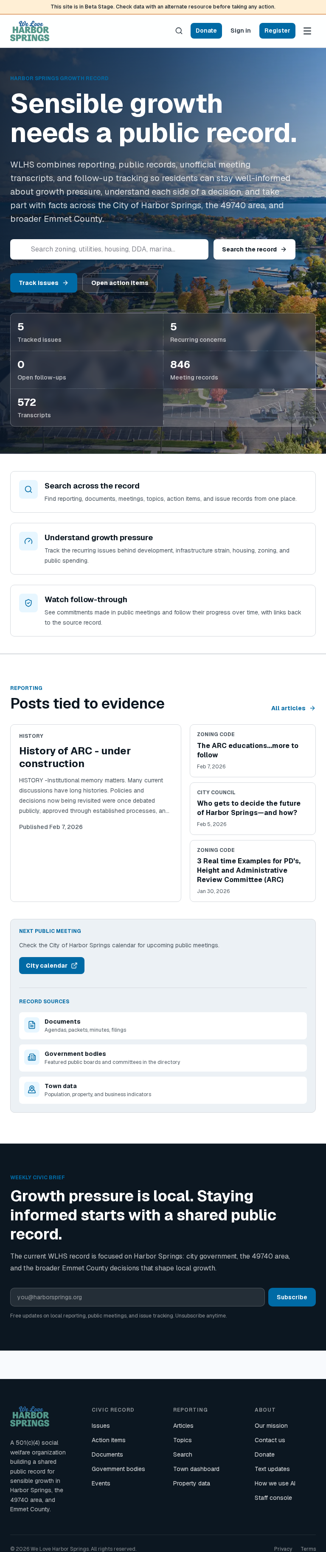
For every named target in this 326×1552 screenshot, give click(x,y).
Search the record (249, 249)
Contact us (270, 1440)
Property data (191, 1483)
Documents (107, 1454)
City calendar (46, 965)
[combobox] (109, 249)
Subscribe (292, 1297)
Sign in (240, 30)
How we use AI (275, 1483)
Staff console (273, 1498)
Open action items (120, 283)
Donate (206, 30)
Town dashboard (196, 1469)
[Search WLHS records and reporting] (178, 30)
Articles (183, 1425)
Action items (109, 1440)
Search (182, 1454)
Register (277, 30)
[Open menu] (307, 30)
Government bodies (118, 1469)
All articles (288, 708)
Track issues (39, 283)
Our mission (271, 1425)
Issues (101, 1425)
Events (101, 1483)
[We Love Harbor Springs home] (29, 31)
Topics (182, 1440)
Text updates (272, 1469)
